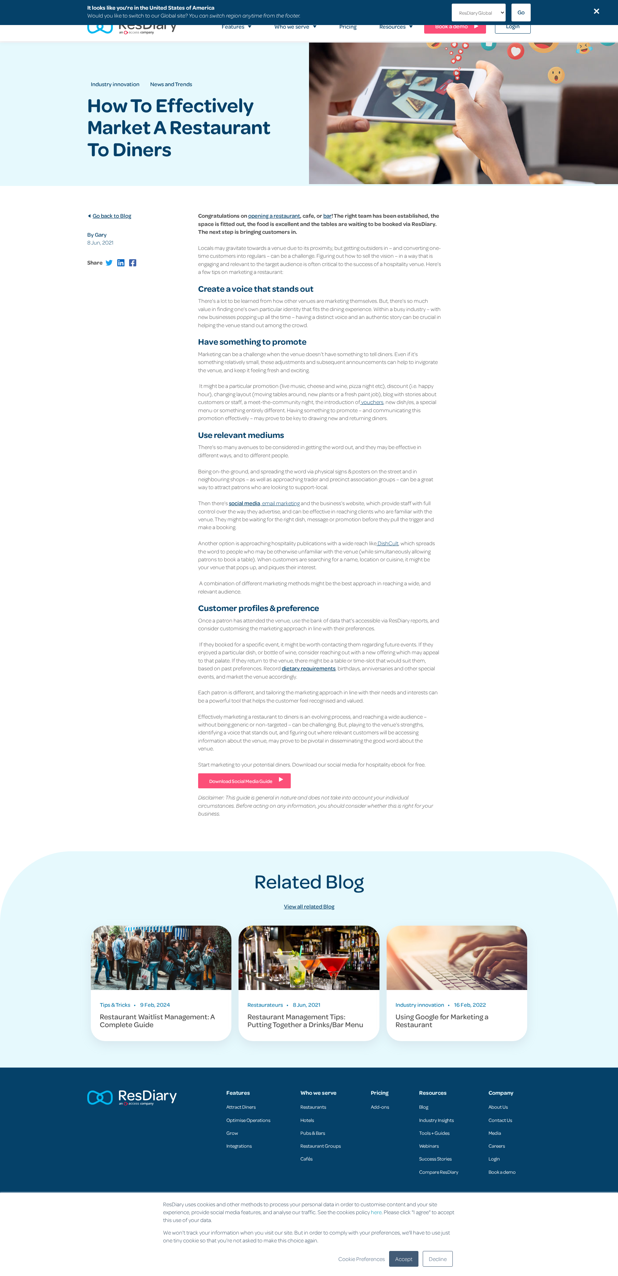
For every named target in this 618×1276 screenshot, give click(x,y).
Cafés (306, 1159)
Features (238, 1093)
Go (521, 12)
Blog (423, 1107)
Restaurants (313, 1107)
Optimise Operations (248, 1120)
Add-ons (380, 1107)
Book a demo (502, 1172)
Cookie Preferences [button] (361, 1258)
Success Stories (435, 1159)
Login (494, 1159)
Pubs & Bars (312, 1133)
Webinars (429, 1146)
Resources (433, 1093)
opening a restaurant (274, 215)
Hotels (307, 1120)
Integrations (239, 1146)
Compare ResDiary (438, 1172)
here (376, 1212)
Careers (497, 1146)
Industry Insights (436, 1120)
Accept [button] (403, 1258)
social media (244, 503)
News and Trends (171, 84)
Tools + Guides (434, 1133)
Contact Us (500, 1120)
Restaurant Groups (320, 1146)
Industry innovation (115, 84)
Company (501, 1093)
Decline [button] (438, 1258)
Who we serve (318, 1093)
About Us (498, 1107)
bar (327, 215)
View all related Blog (309, 906)
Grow (232, 1133)
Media (495, 1133)
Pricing (379, 1093)
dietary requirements (308, 668)
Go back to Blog (112, 215)
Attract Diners (241, 1107)
